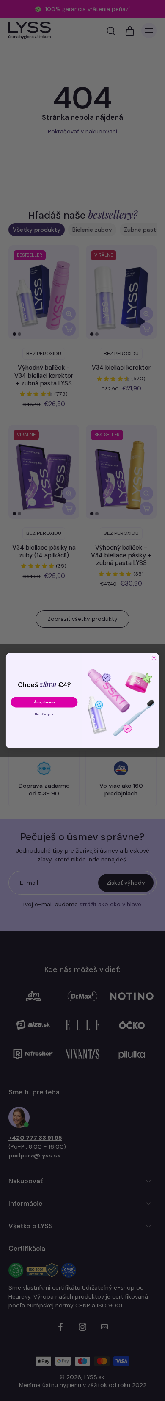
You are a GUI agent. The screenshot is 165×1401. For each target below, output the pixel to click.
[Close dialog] (154, 658)
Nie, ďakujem (44, 714)
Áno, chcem (44, 702)
